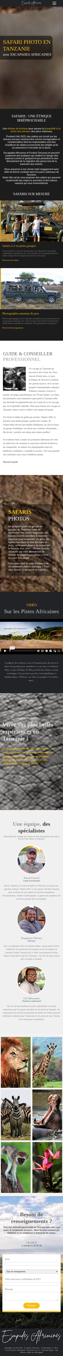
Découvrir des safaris (10, 260)
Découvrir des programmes (12, 328)
